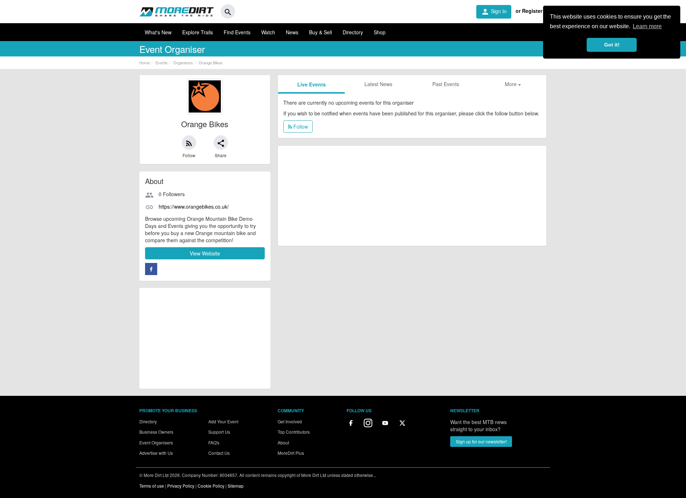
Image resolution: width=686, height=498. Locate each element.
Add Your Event (223, 421)
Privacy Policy (180, 486)
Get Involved (290, 421)
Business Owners (156, 432)
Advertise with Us (156, 453)
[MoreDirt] (176, 11)
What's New (158, 32)
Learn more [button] (647, 26)
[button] (189, 142)
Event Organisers (156, 442)
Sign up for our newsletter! (481, 441)
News (292, 32)
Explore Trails (197, 32)
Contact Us (219, 453)
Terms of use (151, 486)
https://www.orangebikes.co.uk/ (194, 206)
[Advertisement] (205, 338)
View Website (205, 253)
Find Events (237, 32)
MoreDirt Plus (291, 453)
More (511, 84)
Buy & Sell (320, 32)
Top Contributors (294, 432)
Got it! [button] (612, 45)
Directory (353, 32)
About (283, 442)
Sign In (494, 12)
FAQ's (213, 442)
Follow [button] (300, 126)
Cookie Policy (211, 486)
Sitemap (236, 486)
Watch (268, 32)
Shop (380, 32)
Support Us (219, 432)
